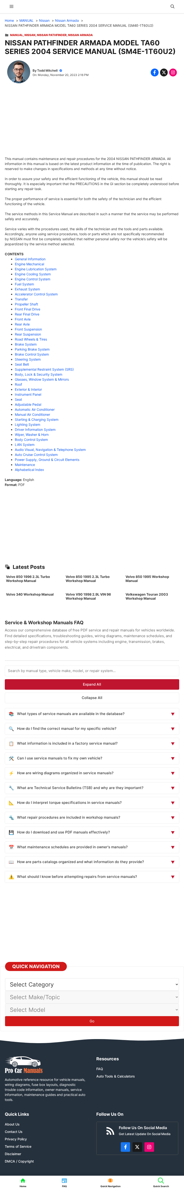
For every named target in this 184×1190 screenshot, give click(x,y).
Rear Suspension (28, 334)
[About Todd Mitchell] (18, 72)
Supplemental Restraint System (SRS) (44, 369)
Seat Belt (22, 364)
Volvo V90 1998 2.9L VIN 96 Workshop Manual (88, 596)
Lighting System (27, 424)
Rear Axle (22, 324)
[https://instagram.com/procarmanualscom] (149, 1147)
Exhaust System (27, 289)
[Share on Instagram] (173, 72)
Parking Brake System (32, 349)
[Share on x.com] (164, 72)
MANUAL (16, 35)
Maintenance (25, 465)
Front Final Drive (27, 309)
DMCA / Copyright (19, 1161)
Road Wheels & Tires (31, 339)
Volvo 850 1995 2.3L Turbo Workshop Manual (88, 579)
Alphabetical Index (29, 470)
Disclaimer (13, 1154)
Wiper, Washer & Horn (32, 434)
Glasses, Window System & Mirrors (42, 379)
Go (92, 1021)
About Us (12, 1124)
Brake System (26, 344)
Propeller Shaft (26, 304)
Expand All (92, 684)
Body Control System (31, 440)
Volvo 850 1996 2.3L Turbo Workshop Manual (28, 579)
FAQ (99, 1069)
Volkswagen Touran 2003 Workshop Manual (147, 596)
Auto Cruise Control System (36, 455)
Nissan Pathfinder (52, 35)
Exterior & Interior (28, 389)
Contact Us (14, 1132)
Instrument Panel (28, 394)
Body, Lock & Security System (38, 374)
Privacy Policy (16, 1139)
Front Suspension (28, 329)
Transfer (21, 299)
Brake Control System (32, 354)
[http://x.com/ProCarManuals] (137, 1147)
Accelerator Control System (36, 294)
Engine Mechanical (29, 264)
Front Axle (23, 319)
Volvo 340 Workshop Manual (30, 594)
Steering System (28, 359)
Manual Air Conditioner (32, 414)
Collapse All (92, 697)
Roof (18, 384)
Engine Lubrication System (36, 269)
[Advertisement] (92, 122)
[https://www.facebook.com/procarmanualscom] (125, 1147)
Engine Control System (32, 279)
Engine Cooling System (33, 274)
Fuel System (24, 284)
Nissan (29, 35)
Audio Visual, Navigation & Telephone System (50, 450)
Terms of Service (18, 1146)
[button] (172, 6)
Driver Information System (35, 429)
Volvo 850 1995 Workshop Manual (147, 579)
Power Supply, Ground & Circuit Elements (47, 460)
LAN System (24, 445)
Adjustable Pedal (28, 404)
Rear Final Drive (27, 314)
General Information (30, 259)
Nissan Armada (80, 35)
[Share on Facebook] (154, 72)
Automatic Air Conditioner (35, 409)
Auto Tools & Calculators (115, 1076)
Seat (18, 399)
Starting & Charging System (36, 419)
